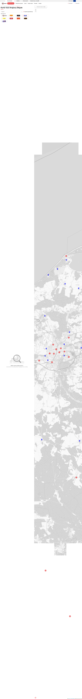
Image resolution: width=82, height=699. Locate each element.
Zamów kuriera (11, 3)
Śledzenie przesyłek (19, 3)
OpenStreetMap (72, 698)
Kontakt (40, 3)
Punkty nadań (30, 3)
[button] (65, 284)
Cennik (25, 3)
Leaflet (69, 698)
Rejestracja (70, 3)
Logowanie (77, 3)
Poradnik (35, 3)
